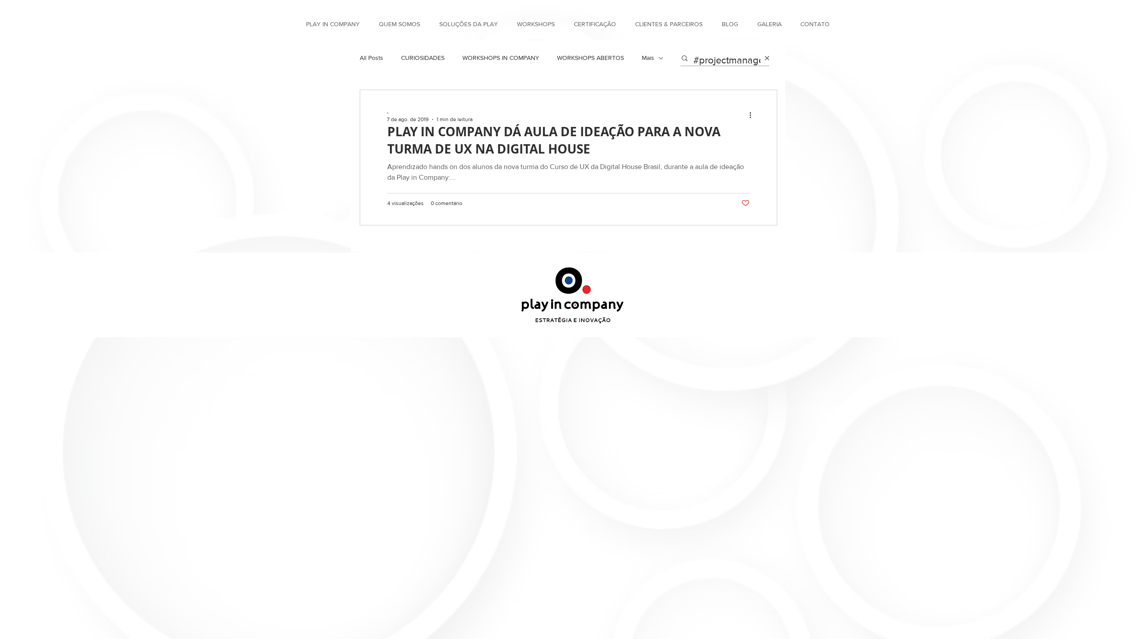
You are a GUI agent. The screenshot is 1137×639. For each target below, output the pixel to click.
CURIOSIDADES (423, 57)
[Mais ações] (753, 115)
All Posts (371, 57)
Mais (648, 57)
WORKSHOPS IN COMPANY (500, 57)
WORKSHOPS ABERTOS (590, 57)
